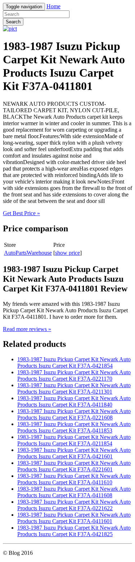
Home (53, 6)
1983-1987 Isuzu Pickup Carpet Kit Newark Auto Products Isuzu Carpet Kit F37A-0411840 (74, 401)
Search (13, 21)
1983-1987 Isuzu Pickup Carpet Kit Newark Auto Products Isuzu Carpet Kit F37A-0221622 (74, 505)
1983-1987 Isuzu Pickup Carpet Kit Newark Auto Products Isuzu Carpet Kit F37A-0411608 (74, 492)
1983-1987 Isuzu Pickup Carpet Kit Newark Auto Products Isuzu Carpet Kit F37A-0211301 (74, 388)
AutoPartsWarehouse (28, 253)
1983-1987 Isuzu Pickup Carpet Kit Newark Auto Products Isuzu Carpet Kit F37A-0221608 (74, 414)
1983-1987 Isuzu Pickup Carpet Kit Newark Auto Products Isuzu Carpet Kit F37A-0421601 (74, 453)
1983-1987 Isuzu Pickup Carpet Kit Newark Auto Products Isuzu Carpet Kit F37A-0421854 (74, 362)
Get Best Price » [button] (21, 213)
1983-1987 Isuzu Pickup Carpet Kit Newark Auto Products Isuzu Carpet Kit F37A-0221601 (74, 466)
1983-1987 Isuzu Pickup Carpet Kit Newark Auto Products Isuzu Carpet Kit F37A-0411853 (74, 427)
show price (67, 253)
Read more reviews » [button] (27, 329)
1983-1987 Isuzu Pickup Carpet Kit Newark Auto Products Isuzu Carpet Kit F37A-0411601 (74, 518)
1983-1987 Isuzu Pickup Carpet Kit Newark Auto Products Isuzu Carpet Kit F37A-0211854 (74, 440)
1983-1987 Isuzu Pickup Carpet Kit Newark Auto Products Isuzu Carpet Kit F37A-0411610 (74, 479)
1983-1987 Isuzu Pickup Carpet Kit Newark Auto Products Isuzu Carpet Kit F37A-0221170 (74, 375)
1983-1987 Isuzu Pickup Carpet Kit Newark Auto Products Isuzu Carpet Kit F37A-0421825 (74, 531)
